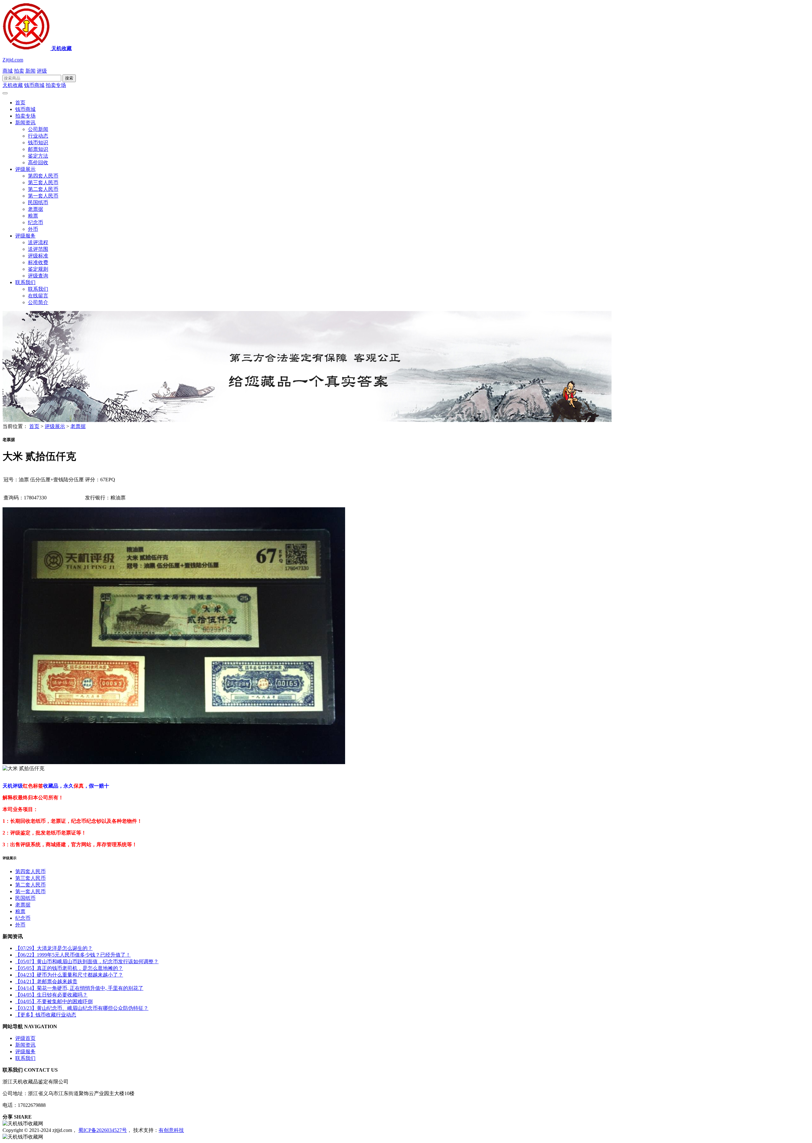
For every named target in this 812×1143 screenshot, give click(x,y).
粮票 (33, 215)
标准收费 (38, 262)
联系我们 (25, 282)
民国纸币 (38, 202)
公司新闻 (38, 129)
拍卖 (19, 71)
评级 (42, 71)
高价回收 (38, 162)
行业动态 (38, 136)
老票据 (35, 209)
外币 (33, 229)
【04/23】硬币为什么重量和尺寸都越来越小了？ (69, 974)
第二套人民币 (43, 189)
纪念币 (35, 222)
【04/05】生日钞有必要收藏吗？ (51, 994)
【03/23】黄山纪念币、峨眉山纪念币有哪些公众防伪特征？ (81, 1008)
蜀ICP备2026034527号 (102, 1130)
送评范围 (38, 249)
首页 (20, 102)
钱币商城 (34, 85)
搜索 (69, 78)
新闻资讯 (25, 122)
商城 (8, 71)
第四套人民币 (43, 176)
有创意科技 (171, 1130)
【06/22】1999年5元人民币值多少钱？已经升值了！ (73, 955)
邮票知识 (38, 149)
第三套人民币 (43, 182)
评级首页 (25, 1038)
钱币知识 (38, 142)
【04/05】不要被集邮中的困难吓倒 (54, 1001)
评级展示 (25, 169)
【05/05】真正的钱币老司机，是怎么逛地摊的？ (69, 968)
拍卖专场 (56, 85)
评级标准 (38, 255)
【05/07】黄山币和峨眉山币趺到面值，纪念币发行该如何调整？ (87, 961)
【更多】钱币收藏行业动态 (45, 1014)
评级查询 (38, 275)
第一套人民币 (43, 195)
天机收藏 (13, 85)
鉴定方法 (38, 156)
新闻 (30, 71)
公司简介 (38, 302)
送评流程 (38, 242)
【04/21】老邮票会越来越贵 (46, 981)
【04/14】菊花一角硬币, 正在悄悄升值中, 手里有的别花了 (79, 988)
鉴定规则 (38, 269)
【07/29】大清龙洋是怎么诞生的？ (54, 948)
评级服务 (25, 235)
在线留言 (38, 295)
